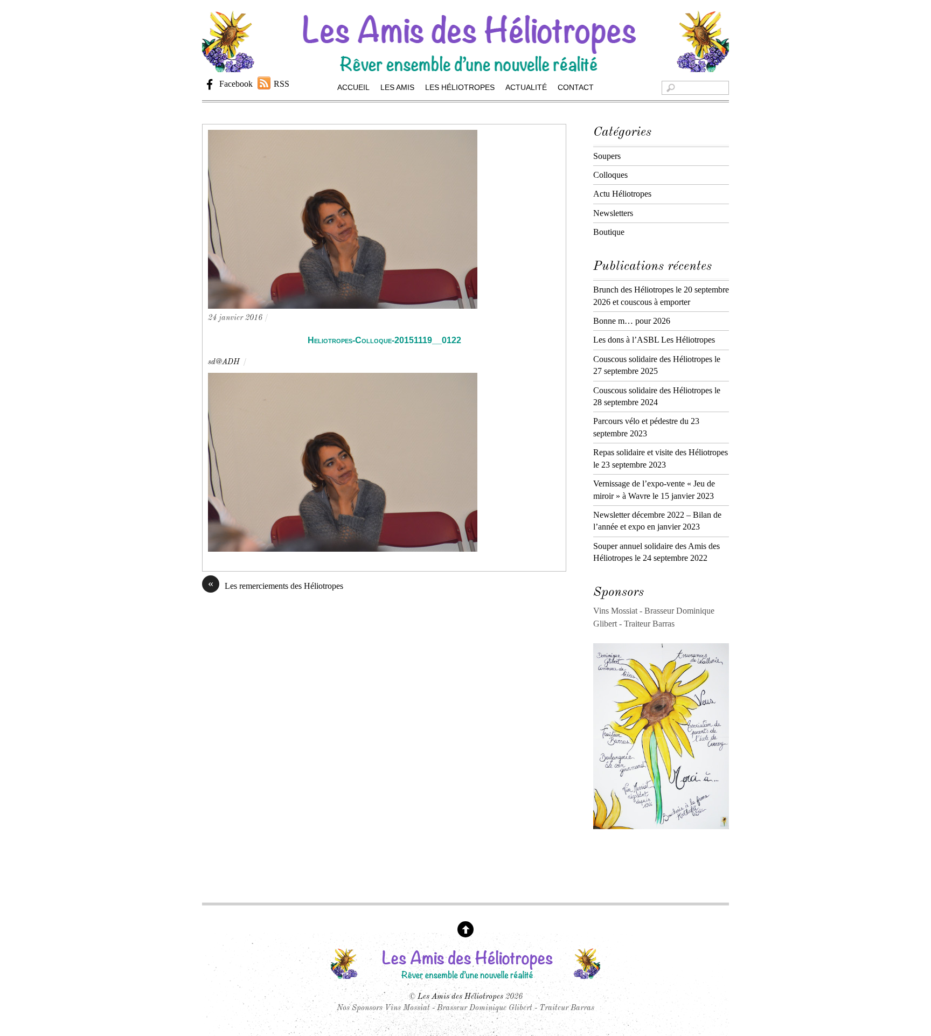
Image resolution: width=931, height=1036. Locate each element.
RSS (281, 83)
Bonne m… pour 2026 (631, 320)
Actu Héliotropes (622, 193)
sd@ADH (224, 362)
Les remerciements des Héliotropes (275, 585)
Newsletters (613, 213)
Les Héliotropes (460, 87)
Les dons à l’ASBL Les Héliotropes (654, 339)
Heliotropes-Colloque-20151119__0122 (384, 340)
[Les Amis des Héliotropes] (465, 67)
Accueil (353, 87)
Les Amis (397, 87)
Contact (576, 87)
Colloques (610, 174)
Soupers (607, 156)
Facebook (235, 83)
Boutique (608, 232)
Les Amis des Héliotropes (460, 996)
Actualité (526, 87)
